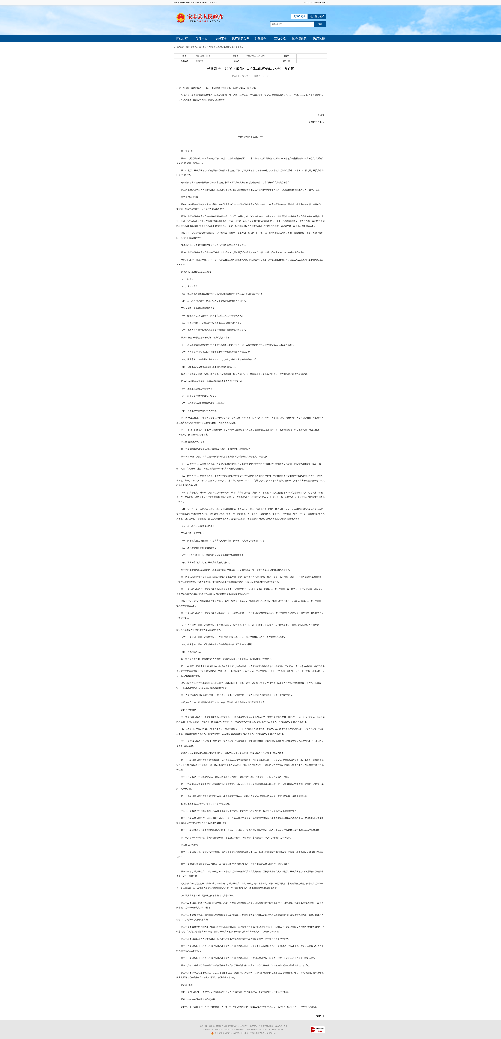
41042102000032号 (232, 1033)
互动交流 (280, 38)
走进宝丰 (221, 38)
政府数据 (319, 38)
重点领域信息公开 (227, 47)
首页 (188, 47)
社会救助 (239, 47)
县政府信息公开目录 (211, 47)
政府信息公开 (240, 38)
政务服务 (260, 38)
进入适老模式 (317, 16)
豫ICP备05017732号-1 (220, 1030)
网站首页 (182, 38)
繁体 (306, 3)
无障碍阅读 (299, 16)
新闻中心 (201, 38)
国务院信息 (299, 38)
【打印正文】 (319, 1016)
